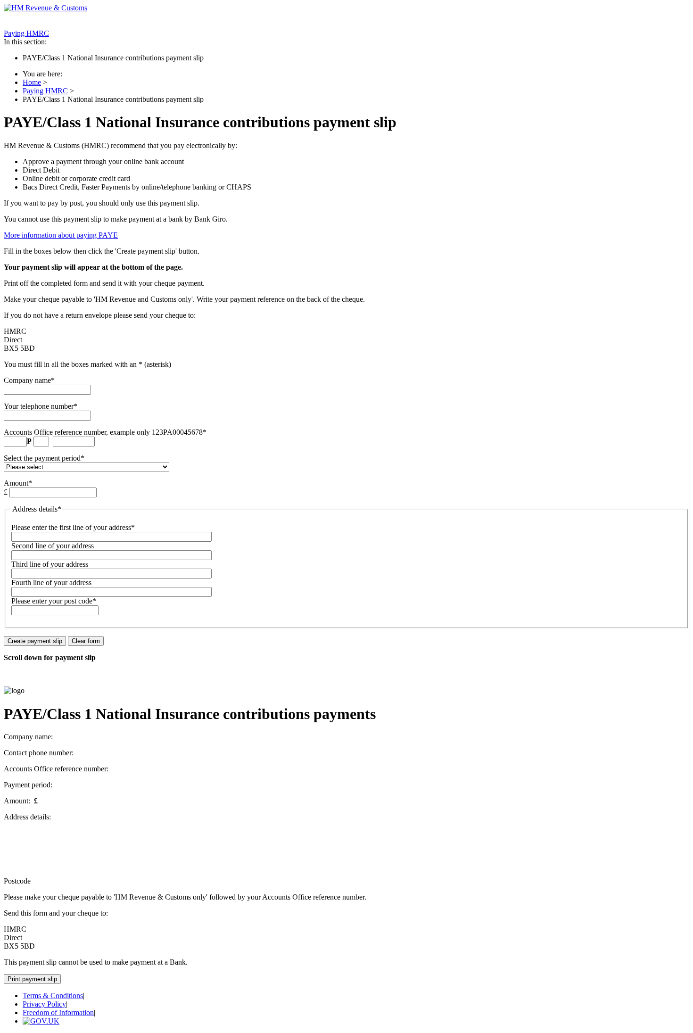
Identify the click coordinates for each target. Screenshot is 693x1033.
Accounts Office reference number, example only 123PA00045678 (103, 432)
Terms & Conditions (53, 996)
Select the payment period (42, 458)
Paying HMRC (26, 33)
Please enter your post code (51, 601)
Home (32, 82)
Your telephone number (39, 406)
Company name (27, 380)
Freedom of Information (58, 1012)
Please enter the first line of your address (71, 527)
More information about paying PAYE (61, 235)
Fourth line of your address (51, 582)
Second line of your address (52, 546)
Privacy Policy (44, 1004)
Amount (16, 483)
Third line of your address (49, 564)
